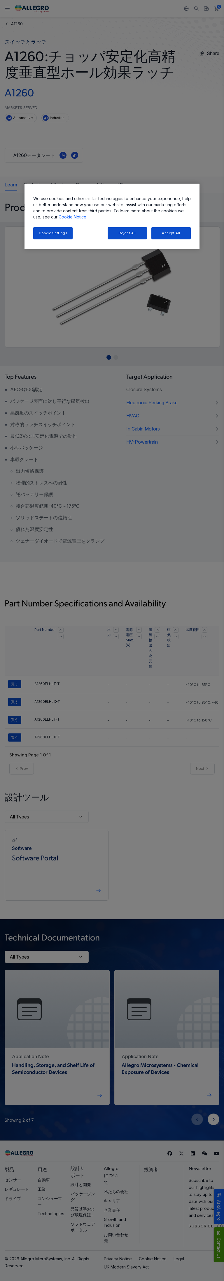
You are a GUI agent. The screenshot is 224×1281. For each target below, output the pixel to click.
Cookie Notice (72, 216)
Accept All (171, 233)
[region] (112, 216)
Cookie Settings (53, 233)
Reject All (127, 233)
